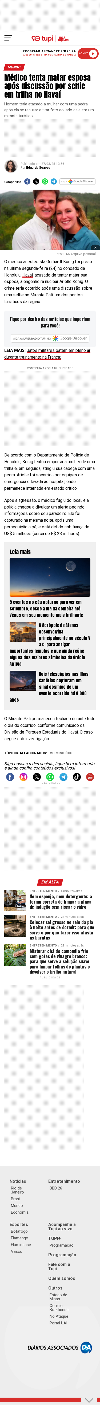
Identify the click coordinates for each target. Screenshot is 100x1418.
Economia (20, 1212)
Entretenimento (64, 1181)
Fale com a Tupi (59, 1266)
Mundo (17, 1205)
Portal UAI (58, 1323)
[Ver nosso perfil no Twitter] (37, 779)
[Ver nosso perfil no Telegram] (63, 779)
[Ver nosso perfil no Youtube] (90, 779)
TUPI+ (54, 1238)
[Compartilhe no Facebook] (27, 183)
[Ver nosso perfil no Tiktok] (77, 779)
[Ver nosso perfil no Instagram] (23, 779)
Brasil (16, 1198)
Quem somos (61, 1278)
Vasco (16, 1251)
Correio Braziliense (59, 1307)
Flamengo (19, 1238)
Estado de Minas (58, 1296)
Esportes (19, 1224)
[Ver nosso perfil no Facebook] (10, 779)
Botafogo (19, 1231)
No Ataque (59, 1316)
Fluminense (21, 1244)
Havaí (27, 275)
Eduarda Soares (38, 168)
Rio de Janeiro (17, 1190)
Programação (62, 1245)
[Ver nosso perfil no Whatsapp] (50, 779)
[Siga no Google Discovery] (77, 183)
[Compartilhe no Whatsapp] (45, 183)
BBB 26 (56, 1188)
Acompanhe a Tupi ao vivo (62, 1226)
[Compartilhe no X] (36, 183)
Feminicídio (62, 753)
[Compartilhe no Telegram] (54, 183)
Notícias (18, 1181)
